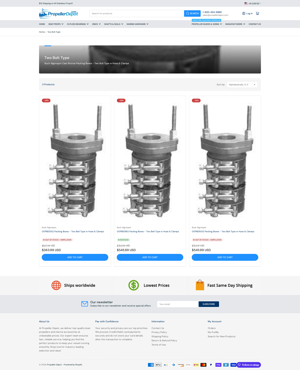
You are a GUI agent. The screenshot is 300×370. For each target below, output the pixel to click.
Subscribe (209, 304)
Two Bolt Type (54, 32)
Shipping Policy (160, 336)
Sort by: (221, 84)
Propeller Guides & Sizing (206, 22)
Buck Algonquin (49, 227)
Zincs (95, 24)
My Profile (213, 332)
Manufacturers (233, 24)
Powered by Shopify (73, 364)
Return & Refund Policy (164, 340)
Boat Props (55, 24)
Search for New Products (221, 336)
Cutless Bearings (76, 24)
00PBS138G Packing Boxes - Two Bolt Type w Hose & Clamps (148, 231)
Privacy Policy (159, 332)
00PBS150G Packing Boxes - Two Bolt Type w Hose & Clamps (223, 231)
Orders (212, 328)
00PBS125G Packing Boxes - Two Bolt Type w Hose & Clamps (73, 231)
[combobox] (145, 13)
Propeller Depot (54, 364)
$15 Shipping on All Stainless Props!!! (56, 3)
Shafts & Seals (112, 24)
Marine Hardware (136, 24)
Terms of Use (159, 344)
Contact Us (255, 24)
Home (42, 24)
